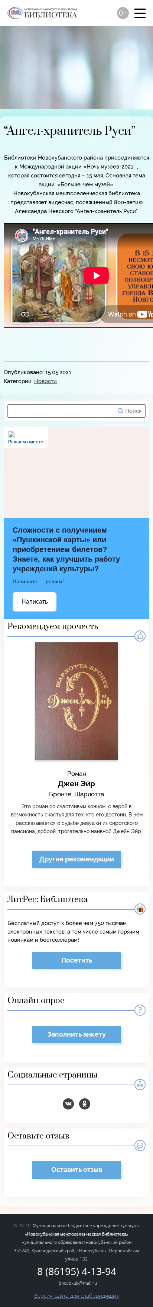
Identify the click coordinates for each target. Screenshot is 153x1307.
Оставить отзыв (76, 1169)
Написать (35, 601)
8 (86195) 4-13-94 (76, 1271)
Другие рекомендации (76, 859)
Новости (45, 381)
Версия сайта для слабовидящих (76, 1295)
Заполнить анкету (77, 1034)
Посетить (76, 960)
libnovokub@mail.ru (76, 1283)
